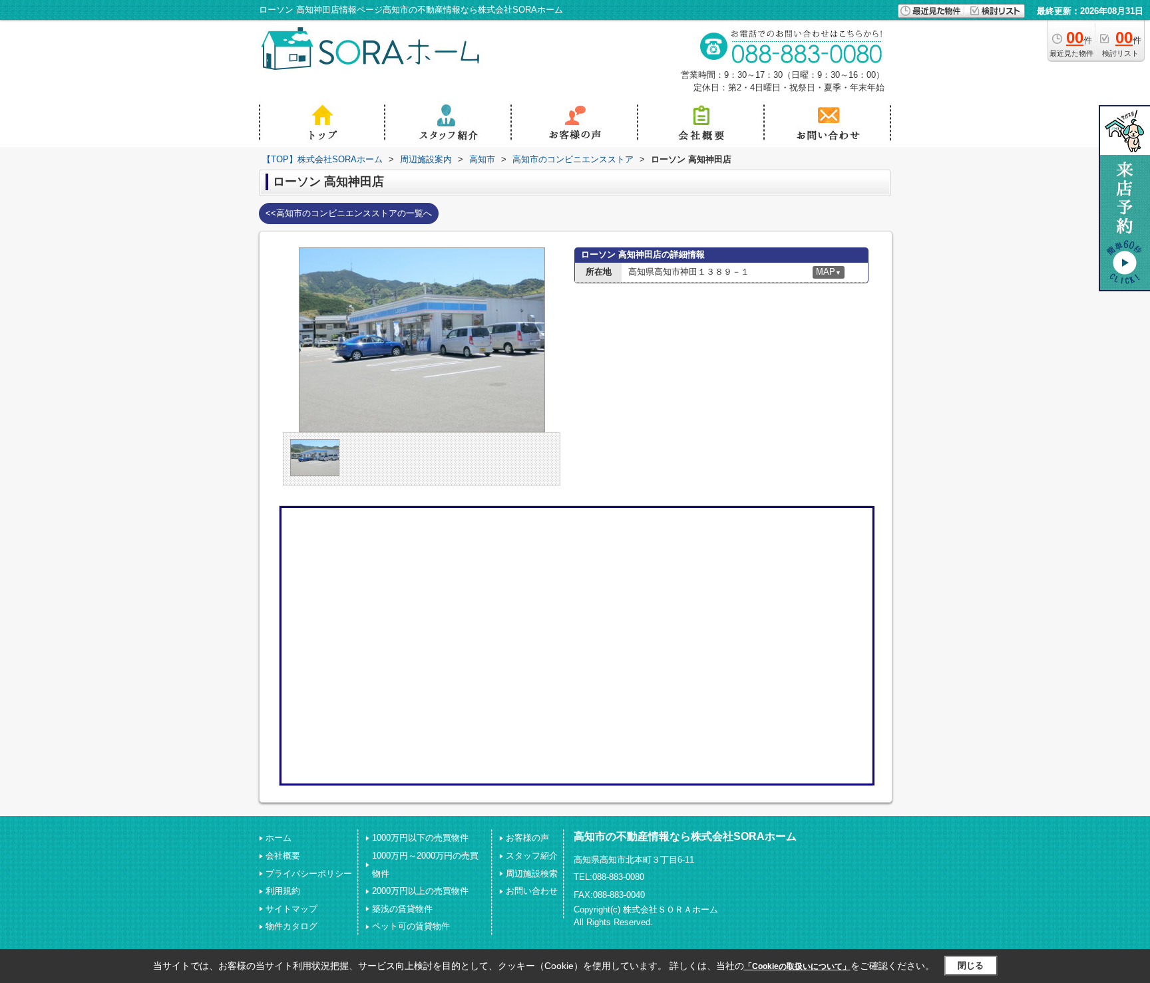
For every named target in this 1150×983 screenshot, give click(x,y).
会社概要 (283, 856)
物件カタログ (291, 926)
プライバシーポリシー (309, 874)
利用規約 (283, 891)
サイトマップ (291, 909)
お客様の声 (527, 838)
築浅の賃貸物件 (402, 909)
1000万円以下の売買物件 (420, 838)
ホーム (278, 838)
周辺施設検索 (532, 874)
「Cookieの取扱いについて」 (797, 966)
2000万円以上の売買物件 (420, 891)
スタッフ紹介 (532, 856)
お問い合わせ (532, 891)
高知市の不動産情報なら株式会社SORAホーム (685, 836)
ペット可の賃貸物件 (411, 926)
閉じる (971, 965)
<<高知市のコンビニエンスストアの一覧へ (349, 213)
